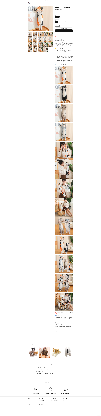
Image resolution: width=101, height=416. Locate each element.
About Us (29, 400)
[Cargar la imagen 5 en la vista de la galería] (50, 34)
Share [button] (56, 340)
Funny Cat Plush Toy (65, 358)
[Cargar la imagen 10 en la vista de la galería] (50, 39)
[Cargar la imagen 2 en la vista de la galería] (35, 34)
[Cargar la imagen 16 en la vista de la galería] (30, 49)
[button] (36, 3)
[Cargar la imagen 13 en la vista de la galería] (40, 44)
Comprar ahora (64, 30)
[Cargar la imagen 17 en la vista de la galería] (35, 49)
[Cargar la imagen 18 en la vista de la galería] (40, 49)
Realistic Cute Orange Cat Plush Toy (55, 358)
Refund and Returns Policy (43, 401)
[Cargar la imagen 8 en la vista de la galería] (40, 39)
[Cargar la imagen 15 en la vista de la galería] (50, 44)
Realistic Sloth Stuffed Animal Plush (44, 358)
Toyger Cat (57, 18)
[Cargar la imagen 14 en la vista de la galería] (45, 44)
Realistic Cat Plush (30, 358)
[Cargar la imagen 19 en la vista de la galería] (45, 49)
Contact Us (29, 401)
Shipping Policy (41, 400)
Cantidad (56, 23)
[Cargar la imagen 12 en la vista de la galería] (35, 44)
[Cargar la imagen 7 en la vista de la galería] (35, 39)
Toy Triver (65, 64)
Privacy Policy (41, 404)
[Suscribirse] (57, 382)
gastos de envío (58, 12)
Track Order (29, 404)
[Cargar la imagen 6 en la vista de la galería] (30, 39)
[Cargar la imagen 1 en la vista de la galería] (30, 34)
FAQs (28, 403)
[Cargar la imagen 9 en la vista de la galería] (45, 39)
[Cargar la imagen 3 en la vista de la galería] (40, 34)
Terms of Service (41, 403)
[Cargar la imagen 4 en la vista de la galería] (45, 34)
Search (63, 400)
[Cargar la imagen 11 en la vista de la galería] (30, 44)
